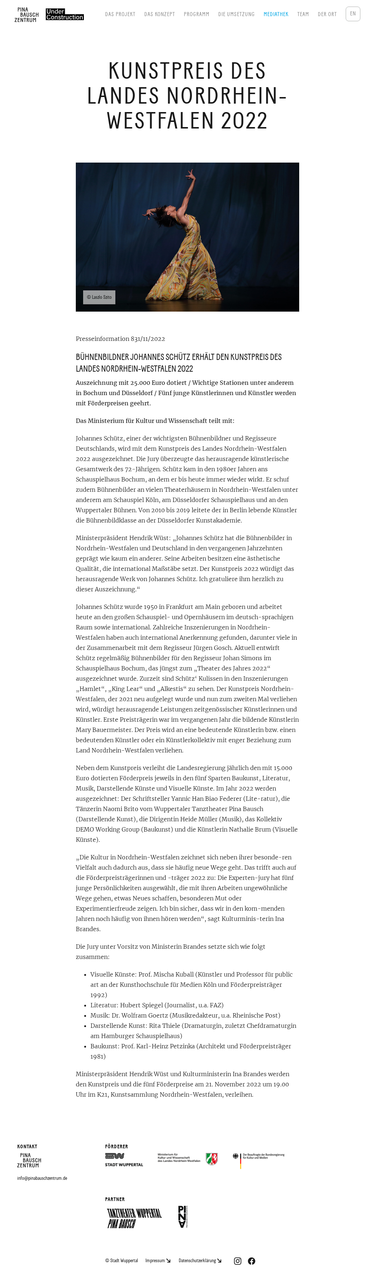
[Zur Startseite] (29, 1163)
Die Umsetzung (236, 14)
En (353, 13)
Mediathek (276, 14)
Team (303, 14)
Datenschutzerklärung (198, 1260)
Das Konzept (159, 14)
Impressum (155, 1260)
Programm (196, 14)
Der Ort (327, 14)
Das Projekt (120, 14)
